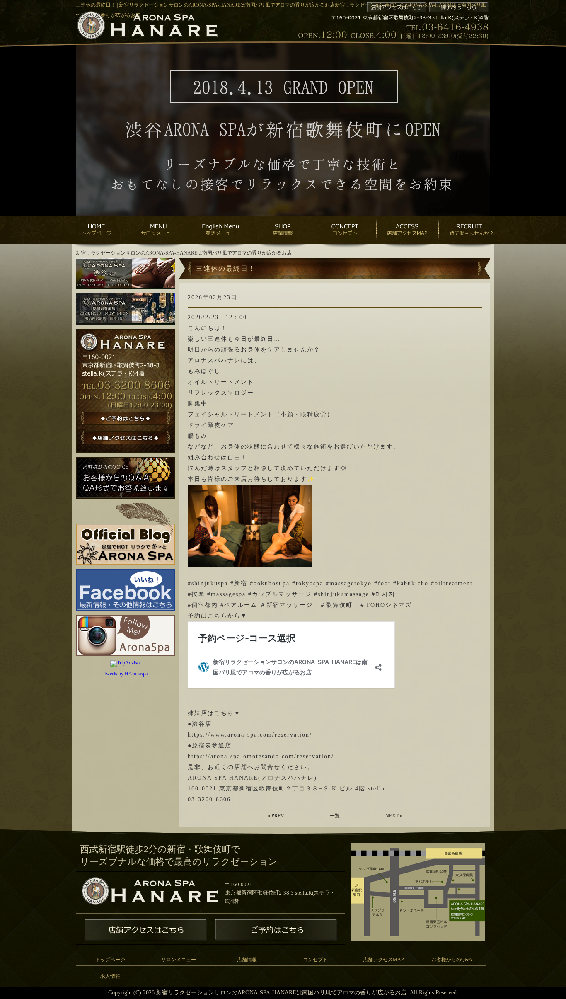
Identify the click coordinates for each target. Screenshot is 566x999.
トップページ (110, 960)
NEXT (392, 816)
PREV (277, 816)
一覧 (335, 816)
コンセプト (315, 960)
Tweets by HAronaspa (126, 673)
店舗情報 (247, 960)
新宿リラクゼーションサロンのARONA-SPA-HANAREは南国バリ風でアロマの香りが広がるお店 (184, 253)
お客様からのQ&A (451, 960)
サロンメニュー (178, 960)
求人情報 (110, 976)
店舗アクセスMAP (383, 960)
